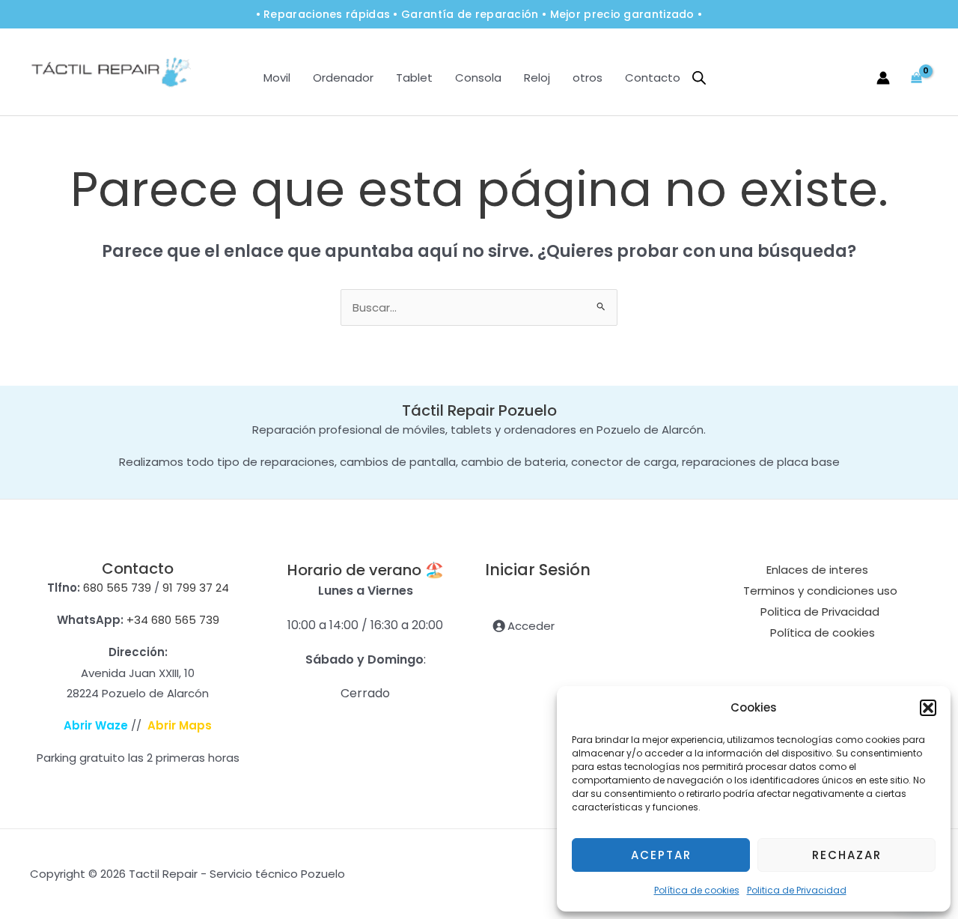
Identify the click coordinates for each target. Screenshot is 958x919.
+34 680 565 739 (172, 620)
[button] (928, 707)
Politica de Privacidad (796, 890)
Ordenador (343, 77)
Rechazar (847, 855)
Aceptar (661, 855)
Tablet (414, 77)
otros (587, 77)
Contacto (652, 77)
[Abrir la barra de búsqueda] (699, 77)
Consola (478, 77)
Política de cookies (696, 890)
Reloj (537, 77)
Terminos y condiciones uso (820, 590)
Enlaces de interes (817, 569)
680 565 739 (117, 587)
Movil (276, 77)
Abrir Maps (179, 725)
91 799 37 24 (195, 587)
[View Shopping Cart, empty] (916, 77)
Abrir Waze (96, 725)
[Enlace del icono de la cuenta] (883, 78)
